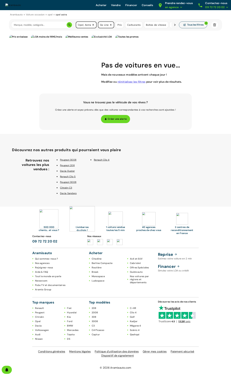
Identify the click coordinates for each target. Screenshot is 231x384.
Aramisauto (16, 14)
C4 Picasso (98, 330)
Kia (69, 316)
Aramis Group (43, 289)
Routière (97, 267)
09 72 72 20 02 (44, 241)
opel (50, 14)
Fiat (69, 308)
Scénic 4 (135, 330)
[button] (93, 25)
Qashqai (135, 334)
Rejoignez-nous (44, 267)
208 (94, 308)
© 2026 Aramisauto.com (115, 367)
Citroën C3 (66, 187)
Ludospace (98, 280)
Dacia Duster (67, 170)
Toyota (71, 334)
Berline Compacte (102, 263)
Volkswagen (42, 330)
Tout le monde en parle (48, 276)
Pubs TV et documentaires (50, 285)
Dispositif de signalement (117, 355)
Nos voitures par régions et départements (139, 279)
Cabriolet (135, 263)
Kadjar (134, 321)
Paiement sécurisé (182, 351)
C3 (93, 325)
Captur (96, 334)
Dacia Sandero (68, 193)
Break (95, 271)
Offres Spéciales (139, 267)
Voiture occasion (35, 14)
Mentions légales (80, 351)
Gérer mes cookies (155, 351)
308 (94, 316)
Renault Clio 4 (102, 159)
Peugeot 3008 (68, 159)
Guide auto (136, 271)
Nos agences (42, 263)
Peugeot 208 (67, 165)
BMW (70, 325)
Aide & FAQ (41, 271)
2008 (95, 312)
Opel (38, 321)
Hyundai (72, 312)
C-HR (133, 308)
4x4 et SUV (136, 258)
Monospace (98, 276)
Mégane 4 (135, 325)
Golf (132, 316)
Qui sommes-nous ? (46, 258)
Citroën (39, 316)
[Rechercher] (69, 25)
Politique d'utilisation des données (117, 351)
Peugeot (39, 312)
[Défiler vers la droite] (174, 24)
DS (68, 338)
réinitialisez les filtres (131, 82)
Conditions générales (51, 351)
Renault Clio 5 (68, 176)
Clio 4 (133, 312)
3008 (95, 321)
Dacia (38, 325)
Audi (37, 334)
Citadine (97, 258)
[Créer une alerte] (7, 370)
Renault (39, 308)
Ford (69, 321)
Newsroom (41, 280)
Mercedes (72, 330)
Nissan (39, 338)
